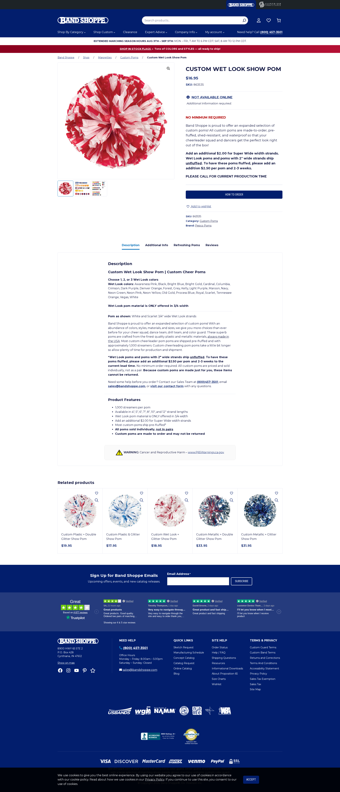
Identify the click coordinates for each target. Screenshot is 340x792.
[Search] (244, 20)
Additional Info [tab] (156, 245)
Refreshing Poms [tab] (187, 245)
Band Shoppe (66, 57)
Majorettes (105, 57)
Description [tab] (131, 245)
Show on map (66, 662)
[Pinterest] (84, 670)
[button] (168, 68)
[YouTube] (76, 670)
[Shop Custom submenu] (114, 32)
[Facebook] (60, 670)
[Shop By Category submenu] (85, 32)
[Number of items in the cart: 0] (278, 20)
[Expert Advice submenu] (166, 32)
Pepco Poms (203, 225)
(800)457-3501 (207, 382)
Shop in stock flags (136, 48)
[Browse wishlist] (268, 20)
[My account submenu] (224, 32)
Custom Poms (129, 57)
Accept (251, 779)
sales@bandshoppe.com (126, 386)
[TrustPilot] (92, 670)
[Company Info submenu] (196, 32)
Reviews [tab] (212, 245)
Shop (86, 57)
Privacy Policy (154, 779)
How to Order (234, 194)
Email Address (179, 574)
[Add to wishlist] (97, 493)
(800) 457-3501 (271, 32)
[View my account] (258, 20)
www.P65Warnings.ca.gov (206, 452)
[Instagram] (68, 670)
